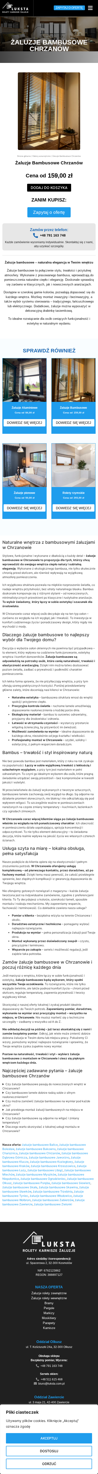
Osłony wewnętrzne (41, 156)
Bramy (49, 1303)
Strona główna (24, 156)
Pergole (49, 1308)
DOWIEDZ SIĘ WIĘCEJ (24, 423)
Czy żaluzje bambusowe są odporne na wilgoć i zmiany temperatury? (40, 1120)
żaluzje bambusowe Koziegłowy (51, 1161)
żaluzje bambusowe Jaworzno (49, 1157)
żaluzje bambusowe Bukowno (36, 1149)
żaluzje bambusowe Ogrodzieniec (43, 1178)
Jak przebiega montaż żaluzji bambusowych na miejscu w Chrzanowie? (42, 1112)
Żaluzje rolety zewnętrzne (49, 1293)
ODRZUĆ (49, 1464)
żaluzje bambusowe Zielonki (53, 1204)
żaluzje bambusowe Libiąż (45, 1170)
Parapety (49, 1323)
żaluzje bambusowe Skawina (58, 1187)
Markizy (49, 1313)
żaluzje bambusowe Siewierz (70, 1183)
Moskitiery (49, 1318)
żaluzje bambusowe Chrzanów (39, 1153)
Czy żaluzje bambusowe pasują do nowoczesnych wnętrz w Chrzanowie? (44, 1086)
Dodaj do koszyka (49, 187)
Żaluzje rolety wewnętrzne (49, 1298)
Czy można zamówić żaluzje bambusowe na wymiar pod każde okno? (46, 1103)
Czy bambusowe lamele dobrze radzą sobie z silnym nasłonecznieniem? (38, 1095)
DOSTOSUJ (49, 1451)
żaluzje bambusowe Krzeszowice (53, 1166)
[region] (49, 1439)
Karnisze (49, 1328)
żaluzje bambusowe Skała (19, 1187)
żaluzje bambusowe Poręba (31, 1183)
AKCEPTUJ (49, 1438)
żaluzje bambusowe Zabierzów (53, 1200)
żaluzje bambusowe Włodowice (51, 1196)
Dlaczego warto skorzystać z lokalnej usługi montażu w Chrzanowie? (41, 1129)
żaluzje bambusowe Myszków (36, 1174)
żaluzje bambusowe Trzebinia (53, 1191)
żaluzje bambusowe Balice (40, 1144)
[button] (90, 8)
